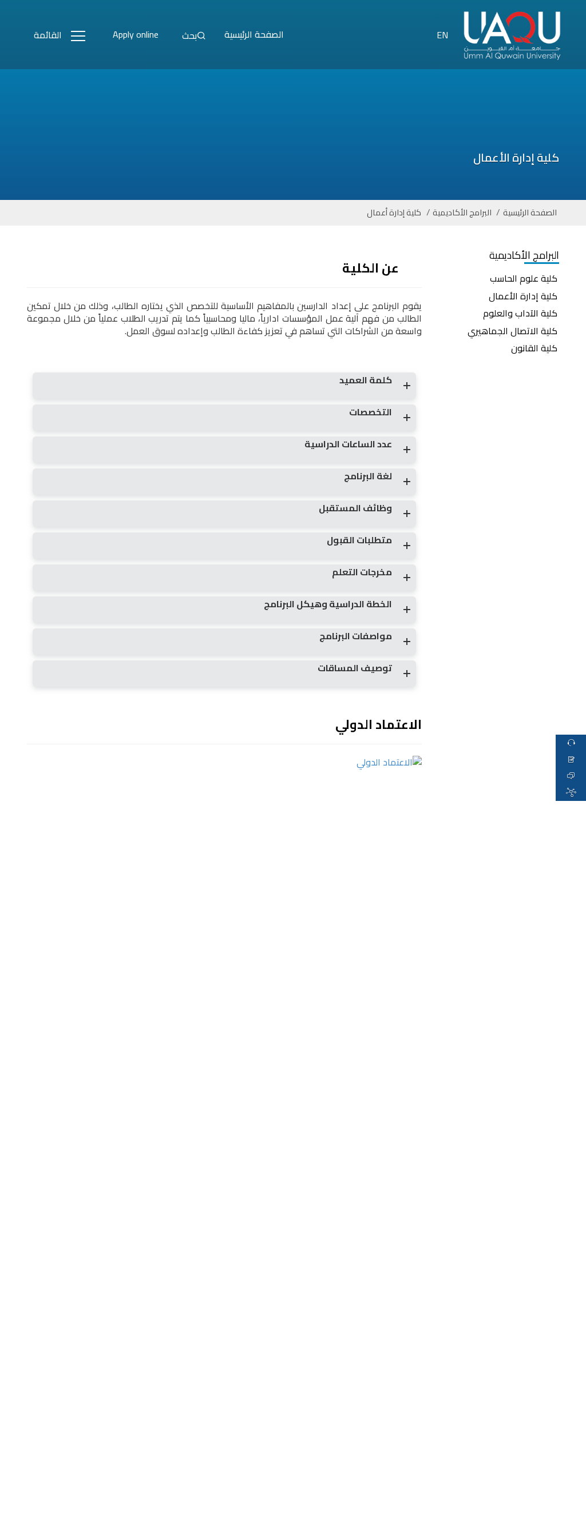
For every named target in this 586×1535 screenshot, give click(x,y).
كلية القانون (534, 348)
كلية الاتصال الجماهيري (512, 330)
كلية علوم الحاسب (523, 278)
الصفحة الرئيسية (530, 213)
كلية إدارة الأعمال (523, 296)
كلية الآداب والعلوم (520, 313)
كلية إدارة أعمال (394, 213)
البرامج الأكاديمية (462, 213)
